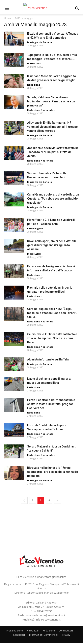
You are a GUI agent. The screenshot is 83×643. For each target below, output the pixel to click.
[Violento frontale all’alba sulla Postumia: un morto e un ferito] (14, 178)
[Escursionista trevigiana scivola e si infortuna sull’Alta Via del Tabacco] (14, 271)
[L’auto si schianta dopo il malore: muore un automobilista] (14, 384)
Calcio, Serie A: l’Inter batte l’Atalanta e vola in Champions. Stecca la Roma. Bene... (52, 338)
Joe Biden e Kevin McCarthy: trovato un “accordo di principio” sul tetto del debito (53, 152)
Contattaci (19, 635)
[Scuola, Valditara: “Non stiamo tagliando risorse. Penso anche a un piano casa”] (14, 102)
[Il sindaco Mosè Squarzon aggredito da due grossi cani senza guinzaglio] (14, 81)
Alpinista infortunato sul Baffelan (48, 359)
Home (7, 18)
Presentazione (14, 630)
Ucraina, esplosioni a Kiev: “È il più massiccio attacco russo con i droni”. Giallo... (52, 313)
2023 (18, 18)
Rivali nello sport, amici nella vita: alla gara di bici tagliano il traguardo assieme (52, 245)
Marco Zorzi (34, 63)
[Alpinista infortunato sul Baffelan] (14, 364)
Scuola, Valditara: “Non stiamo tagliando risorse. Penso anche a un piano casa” (51, 101)
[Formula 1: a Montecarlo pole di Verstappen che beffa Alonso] (14, 430)
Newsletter (33, 630)
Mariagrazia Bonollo (39, 42)
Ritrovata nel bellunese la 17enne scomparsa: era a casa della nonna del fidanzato (53, 471)
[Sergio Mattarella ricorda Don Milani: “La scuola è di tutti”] (14, 451)
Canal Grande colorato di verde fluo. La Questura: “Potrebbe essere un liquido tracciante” (53, 198)
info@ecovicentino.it (48, 619)
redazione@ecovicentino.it (48, 615)
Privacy (66, 635)
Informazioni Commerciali (43, 635)
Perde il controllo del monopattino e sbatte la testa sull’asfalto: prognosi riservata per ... (51, 404)
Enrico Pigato (35, 228)
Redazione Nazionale (40, 110)
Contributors (66, 630)
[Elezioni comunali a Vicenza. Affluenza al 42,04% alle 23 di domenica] (14, 39)
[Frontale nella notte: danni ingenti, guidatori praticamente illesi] (14, 293)
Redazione (33, 84)
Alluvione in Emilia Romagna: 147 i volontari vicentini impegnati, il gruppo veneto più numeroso (52, 126)
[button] (77, 8)
